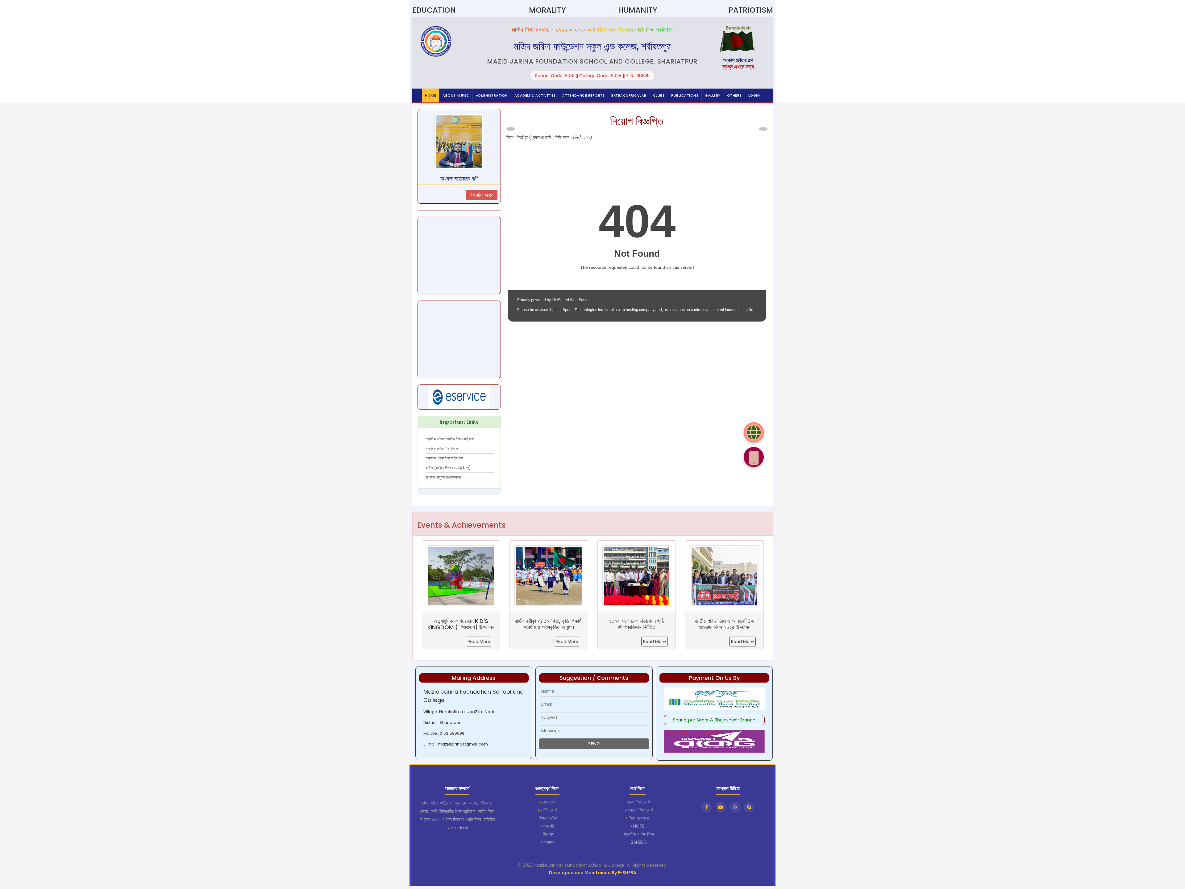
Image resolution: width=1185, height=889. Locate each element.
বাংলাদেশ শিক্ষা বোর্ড (639, 810)
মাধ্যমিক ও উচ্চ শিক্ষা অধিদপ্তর (444, 458)
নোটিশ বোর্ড (548, 810)
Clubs (659, 95)
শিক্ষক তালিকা (548, 818)
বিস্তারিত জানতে (481, 195)
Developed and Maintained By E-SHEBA (592, 873)
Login (754, 95)
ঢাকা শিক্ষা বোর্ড (639, 802)
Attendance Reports (583, 95)
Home (430, 95)
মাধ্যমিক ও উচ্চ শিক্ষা (639, 834)
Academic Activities (535, 95)
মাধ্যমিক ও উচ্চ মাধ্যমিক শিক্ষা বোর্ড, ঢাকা (450, 439)
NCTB (639, 826)
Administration (492, 95)
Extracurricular (629, 95)
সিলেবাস (548, 834)
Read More (479, 641)
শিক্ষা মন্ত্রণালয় (639, 818)
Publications (684, 95)
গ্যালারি (548, 826)
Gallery (713, 95)
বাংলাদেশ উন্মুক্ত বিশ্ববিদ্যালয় (443, 477)
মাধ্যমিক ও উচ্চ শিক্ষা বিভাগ (442, 448)
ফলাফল (548, 842)
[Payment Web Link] (754, 432)
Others (734, 95)
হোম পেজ (548, 802)
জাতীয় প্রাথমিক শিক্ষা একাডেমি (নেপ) (448, 467)
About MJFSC (456, 95)
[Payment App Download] (754, 457)
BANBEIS (639, 842)
